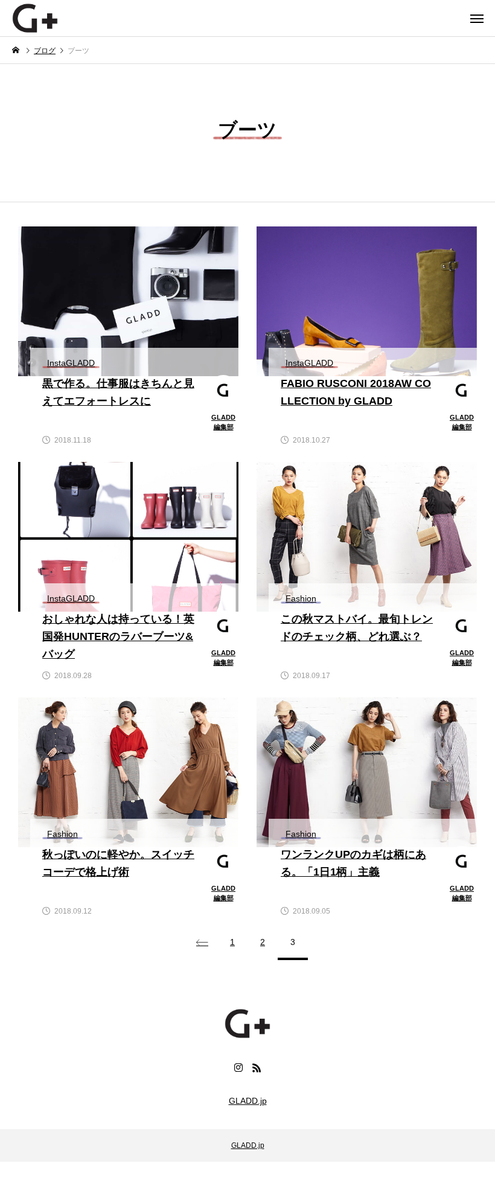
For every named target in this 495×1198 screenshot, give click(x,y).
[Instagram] (238, 1067)
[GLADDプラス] (35, 18)
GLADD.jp (248, 1101)
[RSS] (256, 1067)
